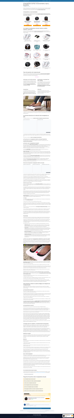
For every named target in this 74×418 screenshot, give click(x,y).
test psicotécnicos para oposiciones (40, 372)
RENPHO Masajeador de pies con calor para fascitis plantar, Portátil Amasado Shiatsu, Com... (46, 21)
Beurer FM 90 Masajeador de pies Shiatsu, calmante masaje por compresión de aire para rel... (37, 21)
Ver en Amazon (27, 25)
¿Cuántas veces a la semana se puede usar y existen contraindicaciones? (33, 390)
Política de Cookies (31, 408)
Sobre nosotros (37, 408)
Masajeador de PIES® (26, 0)
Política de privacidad (26, 408)
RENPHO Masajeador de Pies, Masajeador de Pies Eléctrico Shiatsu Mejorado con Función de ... (27, 21)
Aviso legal (40, 408)
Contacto (34, 408)
